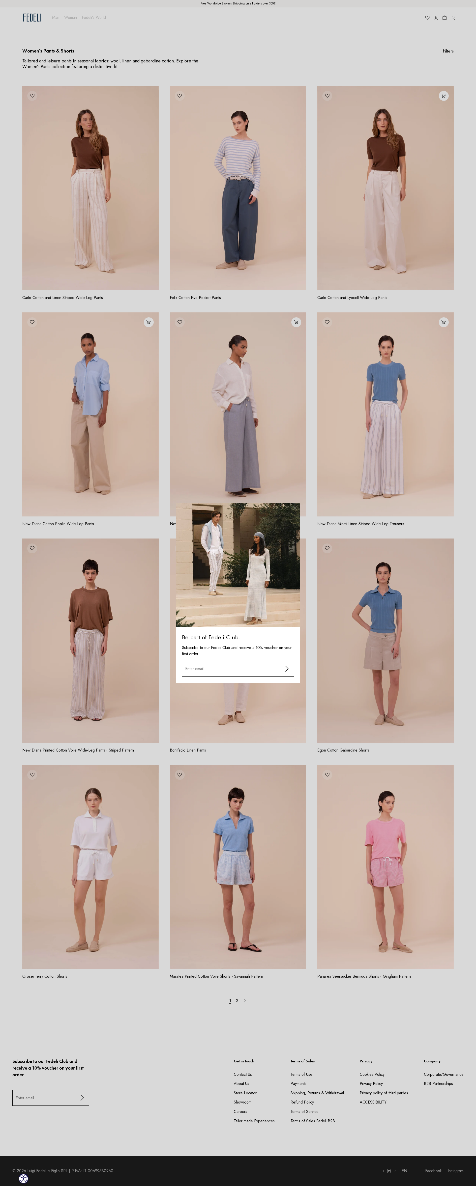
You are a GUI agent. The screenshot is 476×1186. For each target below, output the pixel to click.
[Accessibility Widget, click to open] (24, 1179)
